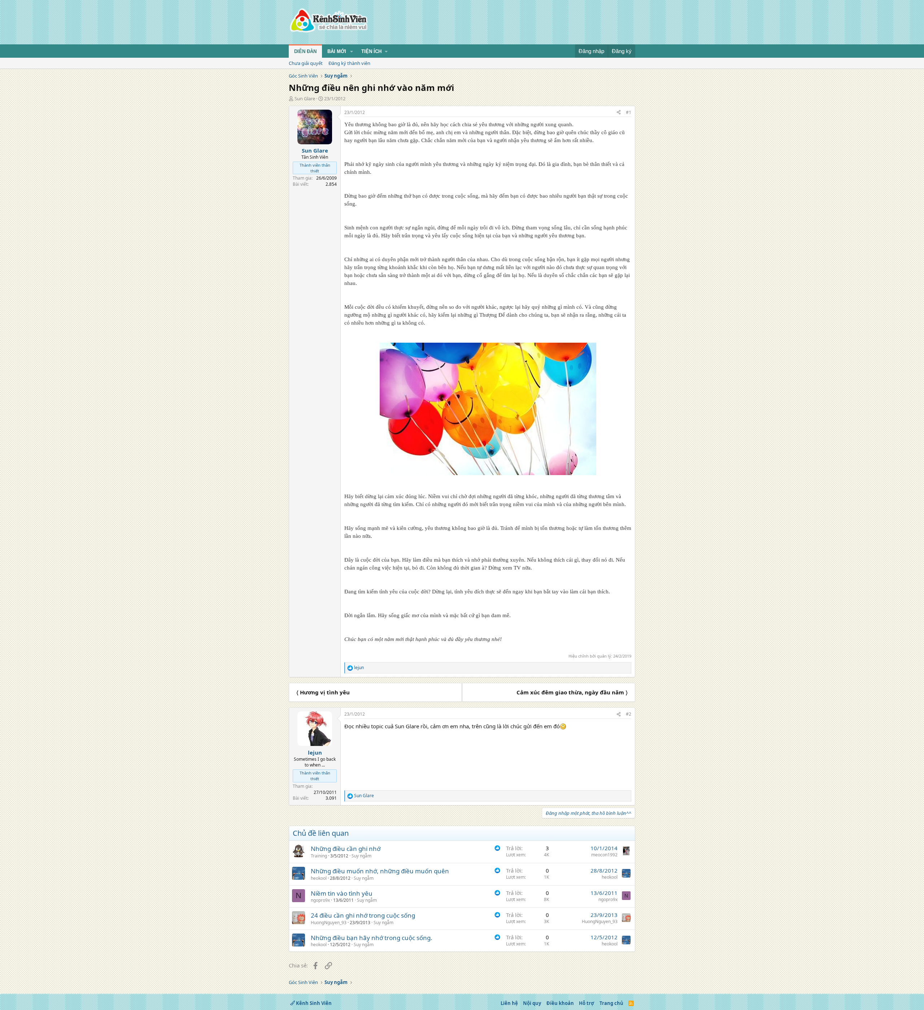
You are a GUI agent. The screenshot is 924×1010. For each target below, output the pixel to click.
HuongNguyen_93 (328, 922)
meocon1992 (604, 855)
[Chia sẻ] (618, 113)
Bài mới (336, 51)
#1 (628, 112)
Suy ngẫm (361, 856)
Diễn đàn (305, 51)
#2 (628, 714)
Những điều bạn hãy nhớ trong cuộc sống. (371, 938)
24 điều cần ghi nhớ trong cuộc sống (363, 915)
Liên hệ (509, 1003)
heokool (319, 878)
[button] (351, 51)
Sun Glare (305, 98)
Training (319, 856)
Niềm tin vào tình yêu (341, 893)
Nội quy (532, 1003)
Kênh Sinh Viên (313, 1003)
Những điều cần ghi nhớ (345, 848)
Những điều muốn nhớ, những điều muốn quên (380, 871)
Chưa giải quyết (306, 63)
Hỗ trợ (586, 1003)
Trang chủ (611, 1003)
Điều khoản (560, 1003)
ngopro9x (320, 900)
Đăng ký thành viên (349, 63)
